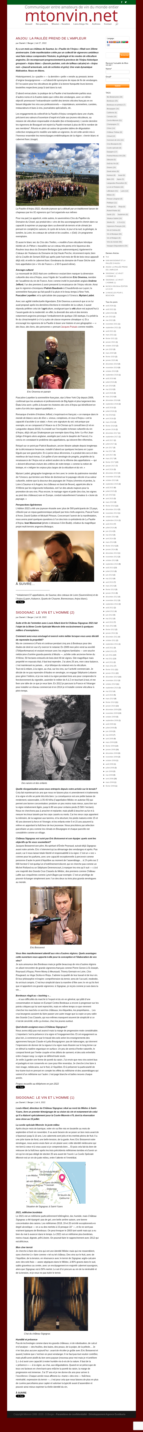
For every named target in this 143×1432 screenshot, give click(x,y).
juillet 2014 (110, 528)
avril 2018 (109, 418)
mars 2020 (110, 353)
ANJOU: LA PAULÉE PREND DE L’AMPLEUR (51, 38)
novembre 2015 (112, 477)
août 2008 (109, 764)
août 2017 (109, 440)
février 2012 (110, 630)
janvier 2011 (110, 673)
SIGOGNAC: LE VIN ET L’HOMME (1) (45, 1097)
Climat (111, 136)
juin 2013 (109, 575)
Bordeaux (112, 101)
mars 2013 (110, 586)
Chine (111, 128)
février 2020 (110, 357)
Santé (111, 214)
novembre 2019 (112, 368)
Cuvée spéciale (114, 148)
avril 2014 (109, 539)
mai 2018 (109, 415)
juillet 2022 (110, 313)
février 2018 (110, 426)
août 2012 (109, 608)
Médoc (111, 195)
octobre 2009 (111, 717)
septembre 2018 (112, 404)
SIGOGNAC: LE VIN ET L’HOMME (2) (45, 612)
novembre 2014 (112, 513)
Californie (112, 113)
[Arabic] (123, 42)
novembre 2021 (112, 324)
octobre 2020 (111, 346)
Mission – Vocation (61, 24)
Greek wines (113, 171)
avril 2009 (109, 739)
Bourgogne (113, 109)
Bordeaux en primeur (116, 105)
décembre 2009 (112, 710)
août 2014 (109, 524)
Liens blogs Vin (80, 24)
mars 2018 (110, 422)
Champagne (113, 124)
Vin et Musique (114, 234)
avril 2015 (109, 499)
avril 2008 (109, 779)
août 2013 (109, 568)
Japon (120, 179)
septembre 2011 (112, 644)
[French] (108, 42)
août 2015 (109, 488)
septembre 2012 (112, 604)
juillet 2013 (110, 571)
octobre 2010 (111, 684)
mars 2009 (110, 742)
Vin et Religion (114, 238)
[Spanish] (114, 42)
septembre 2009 (112, 720)
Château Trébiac (114, 132)
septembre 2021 (112, 328)
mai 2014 (109, 535)
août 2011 (109, 648)
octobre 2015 (111, 480)
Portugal (111, 207)
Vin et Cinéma (113, 230)
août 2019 (109, 378)
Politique (112, 203)
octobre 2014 (111, 517)
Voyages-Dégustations (117, 246)
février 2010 (110, 702)
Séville (111, 222)
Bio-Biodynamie (114, 97)
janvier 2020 (110, 360)
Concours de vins (115, 140)
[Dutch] (117, 42)
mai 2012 (109, 619)
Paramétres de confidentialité (71, 1414)
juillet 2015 (110, 491)
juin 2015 (109, 495)
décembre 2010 (112, 677)
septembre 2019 (112, 375)
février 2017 (110, 462)
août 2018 (109, 408)
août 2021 (109, 331)
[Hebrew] (108, 45)
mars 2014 (110, 542)
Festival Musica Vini (116, 156)
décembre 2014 (112, 509)
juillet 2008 (110, 768)
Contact (108, 24)
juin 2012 (109, 615)
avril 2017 (109, 455)
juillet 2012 (110, 611)
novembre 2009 (112, 713)
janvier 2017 (110, 466)
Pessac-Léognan (114, 199)
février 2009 (110, 746)
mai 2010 (109, 691)
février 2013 (110, 589)
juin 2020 (109, 349)
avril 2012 (109, 622)
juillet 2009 (110, 728)
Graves (111, 167)
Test (107, 257)
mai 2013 (109, 579)
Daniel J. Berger (26, 43)
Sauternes (123, 214)
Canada (111, 117)
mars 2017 (110, 459)
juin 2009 (109, 731)
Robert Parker (113, 211)
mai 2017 (109, 451)
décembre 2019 (112, 364)
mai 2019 (109, 389)
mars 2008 (110, 782)
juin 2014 (109, 531)
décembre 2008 (112, 753)
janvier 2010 (110, 706)
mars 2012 (110, 626)
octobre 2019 (111, 371)
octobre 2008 (111, 760)
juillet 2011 (110, 651)
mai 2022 (109, 320)
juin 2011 (109, 655)
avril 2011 (109, 662)
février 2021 (110, 338)
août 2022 (109, 309)
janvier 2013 (110, 593)
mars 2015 (110, 502)
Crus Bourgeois (114, 144)
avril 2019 (109, 393)
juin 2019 (109, 386)
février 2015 (110, 506)
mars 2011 (110, 666)
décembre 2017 (112, 433)
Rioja (122, 207)
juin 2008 (109, 771)
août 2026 (109, 306)
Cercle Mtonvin (114, 120)
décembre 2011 (112, 637)
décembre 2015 (112, 473)
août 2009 (109, 724)
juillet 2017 (110, 444)
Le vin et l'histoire (115, 187)
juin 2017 (109, 448)
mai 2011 (109, 659)
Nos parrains (42, 24)
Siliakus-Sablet (114, 218)
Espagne (112, 152)
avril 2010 (109, 695)
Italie (110, 179)
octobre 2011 (111, 640)
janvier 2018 (110, 429)
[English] (111, 42)
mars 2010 (110, 699)
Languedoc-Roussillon (117, 183)
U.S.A (121, 222)
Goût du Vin (112, 164)
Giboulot (111, 160)
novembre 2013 (112, 557)
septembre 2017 (112, 437)
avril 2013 (109, 582)
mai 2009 (109, 735)
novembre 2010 (112, 680)
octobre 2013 (111, 560)
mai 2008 (109, 775)
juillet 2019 (110, 382)
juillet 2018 (110, 411)
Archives (96, 24)
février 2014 (110, 546)
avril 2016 (109, 469)
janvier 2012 (110, 633)
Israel (121, 175)
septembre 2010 (112, 688)
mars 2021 (110, 335)
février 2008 (110, 786)
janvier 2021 (110, 342)
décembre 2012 (112, 597)
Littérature (112, 191)
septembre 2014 (112, 520)
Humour (111, 175)
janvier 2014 (110, 549)
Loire (124, 191)
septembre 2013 (112, 564)
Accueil (28, 24)
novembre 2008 (112, 757)
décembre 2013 (112, 553)
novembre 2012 (112, 600)
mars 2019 (110, 397)
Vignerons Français (116, 226)
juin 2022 (109, 317)
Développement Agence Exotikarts (107, 1414)
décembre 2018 (112, 400)
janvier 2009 (110, 750)
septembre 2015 (112, 484)
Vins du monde (114, 242)
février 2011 (110, 670)
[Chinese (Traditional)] (126, 42)
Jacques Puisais (69, 327)
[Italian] (120, 42)
